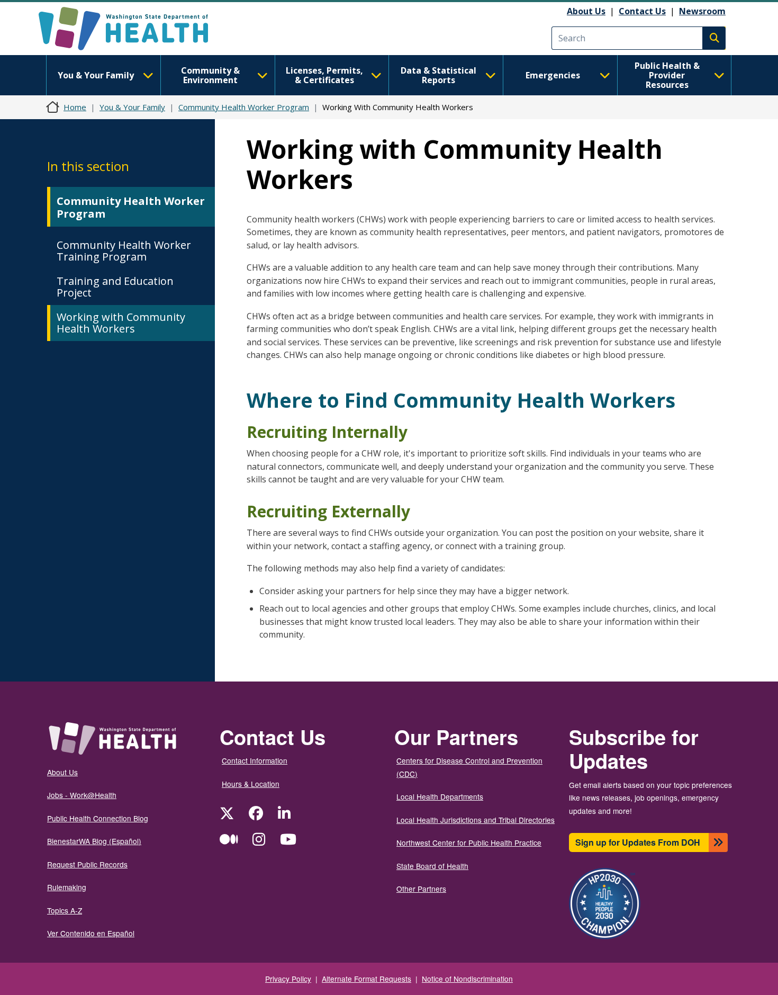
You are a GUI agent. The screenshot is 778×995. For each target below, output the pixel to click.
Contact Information (254, 760)
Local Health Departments (439, 796)
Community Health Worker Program (243, 107)
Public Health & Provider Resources (667, 75)
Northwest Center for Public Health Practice (468, 842)
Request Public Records (87, 864)
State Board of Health (432, 865)
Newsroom (702, 11)
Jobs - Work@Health (81, 795)
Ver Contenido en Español (90, 933)
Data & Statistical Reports (438, 75)
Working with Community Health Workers (121, 323)
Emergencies (553, 75)
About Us (586, 11)
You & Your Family (96, 75)
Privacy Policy (288, 978)
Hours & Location (250, 783)
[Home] (132, 28)
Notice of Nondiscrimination (467, 978)
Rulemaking (66, 887)
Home (75, 107)
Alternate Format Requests (366, 978)
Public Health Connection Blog (97, 818)
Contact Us (642, 11)
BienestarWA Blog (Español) (94, 841)
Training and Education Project (115, 287)
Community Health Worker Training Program (124, 251)
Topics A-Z (64, 910)
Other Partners (421, 888)
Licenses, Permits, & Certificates (324, 75)
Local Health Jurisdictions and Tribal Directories (475, 819)
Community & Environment (210, 75)
